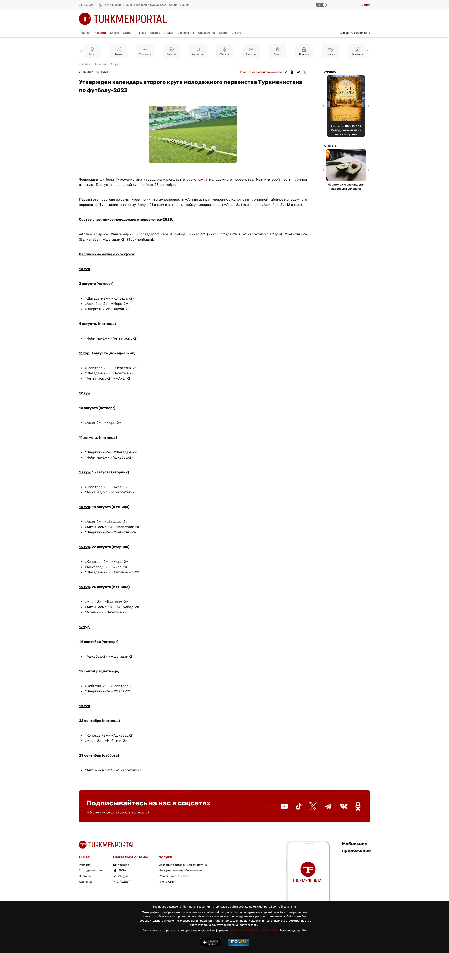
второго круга (195, 179)
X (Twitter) (123, 881)
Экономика (330, 54)
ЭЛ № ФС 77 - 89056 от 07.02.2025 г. (254, 930)
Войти (366, 4)
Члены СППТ (167, 881)
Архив (173, 4)
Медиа (168, 32)
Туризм (92, 54)
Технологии (119, 54)
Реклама (85, 864)
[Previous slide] (81, 51)
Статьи (127, 32)
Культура (304, 54)
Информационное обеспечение (180, 870)
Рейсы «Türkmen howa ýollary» (145, 4)
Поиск (184, 4)
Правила (85, 876)
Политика (277, 54)
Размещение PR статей (174, 876)
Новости (100, 32)
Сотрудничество (90, 870)
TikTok (122, 870)
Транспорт (224, 54)
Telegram (123, 876)
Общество (198, 54)
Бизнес (155, 32)
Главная (85, 32)
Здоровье (145, 54)
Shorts (114, 32)
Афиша (141, 32)
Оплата (236, 32)
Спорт (223, 32)
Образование (357, 54)
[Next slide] (367, 51)
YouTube (123, 864)
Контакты (85, 881)
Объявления (185, 32)
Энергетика (172, 54)
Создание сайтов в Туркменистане (183, 864)
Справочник (206, 32)
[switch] (321, 5)
